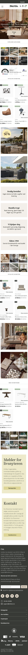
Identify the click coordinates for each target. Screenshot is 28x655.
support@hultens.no (6, 572)
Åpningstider (12, 488)
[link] (14, 72)
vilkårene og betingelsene (16, 590)
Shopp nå (14, 32)
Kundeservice (12, 535)
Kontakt (22, 2)
